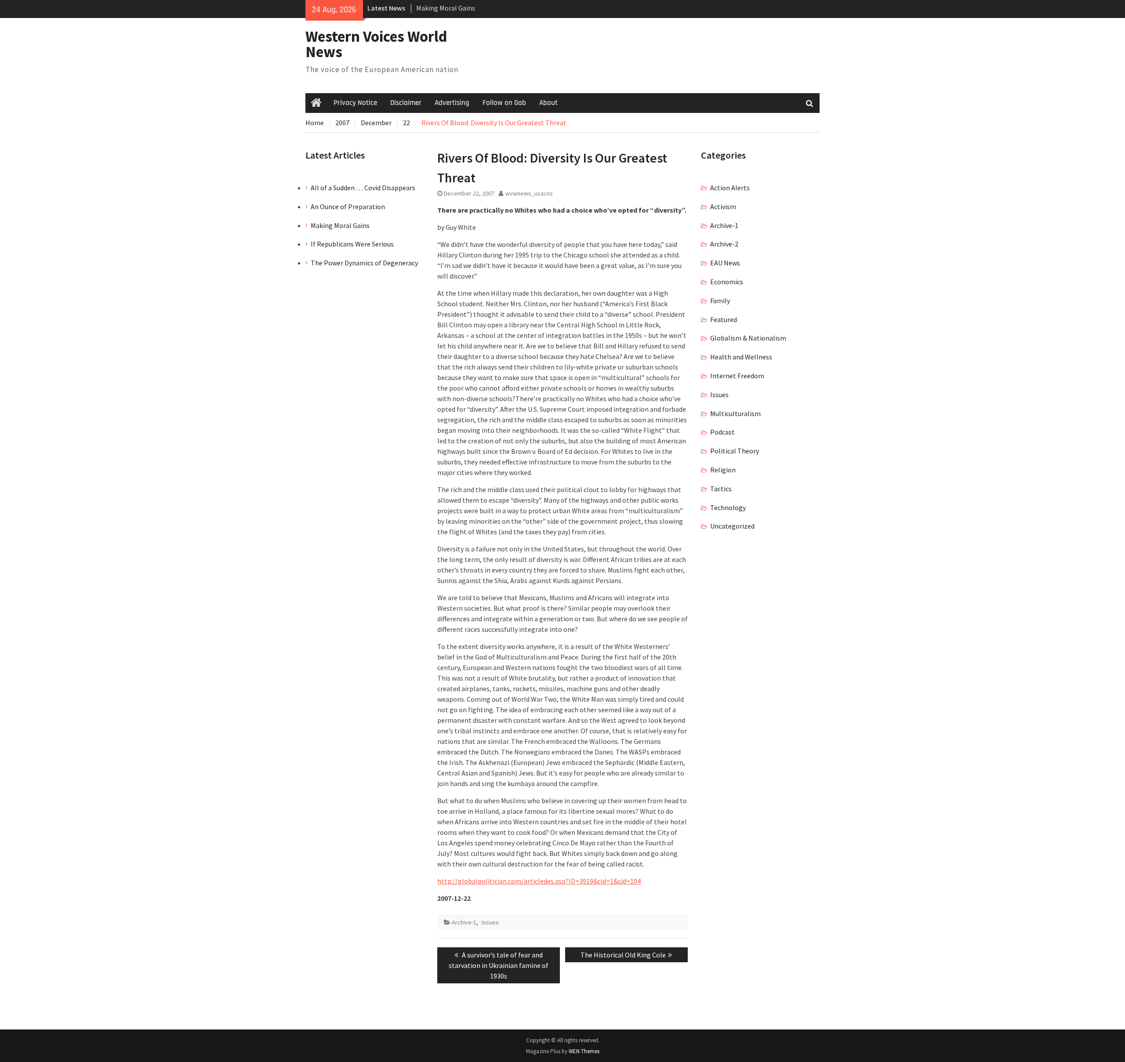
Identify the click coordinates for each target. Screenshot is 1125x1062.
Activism (723, 206)
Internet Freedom (737, 375)
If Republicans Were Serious (352, 243)
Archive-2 (724, 243)
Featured (723, 319)
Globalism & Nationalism (748, 337)
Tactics (721, 488)
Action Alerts (730, 187)
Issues (490, 922)
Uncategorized (732, 526)
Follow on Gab (504, 103)
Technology (728, 507)
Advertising (452, 103)
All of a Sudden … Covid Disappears (363, 187)
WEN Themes (584, 1051)
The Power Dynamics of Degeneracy (364, 262)
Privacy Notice (355, 103)
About (548, 103)
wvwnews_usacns (529, 193)
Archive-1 (464, 922)
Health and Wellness (741, 356)
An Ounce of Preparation (348, 206)
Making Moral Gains (445, 8)
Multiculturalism (735, 413)
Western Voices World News (376, 44)
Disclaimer (405, 103)
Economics (726, 281)
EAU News (725, 262)
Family (720, 300)
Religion (723, 469)
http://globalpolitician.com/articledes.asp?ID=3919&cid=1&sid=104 (539, 881)
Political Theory (734, 450)
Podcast (722, 432)
